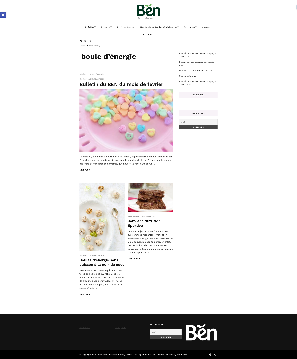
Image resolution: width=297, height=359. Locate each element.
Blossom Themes (156, 354)
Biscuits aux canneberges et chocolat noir (197, 63)
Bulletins (89, 27)
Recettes (105, 27)
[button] (3, 15)
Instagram (120, 327)
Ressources (189, 27)
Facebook (84, 327)
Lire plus (84, 170)
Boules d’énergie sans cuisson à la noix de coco (102, 262)
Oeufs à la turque (187, 76)
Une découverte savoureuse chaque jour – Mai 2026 (198, 55)
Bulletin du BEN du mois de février (121, 84)
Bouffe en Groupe (125, 27)
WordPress (182, 354)
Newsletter (148, 35)
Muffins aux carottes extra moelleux (196, 70)
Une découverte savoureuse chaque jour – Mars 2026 (198, 83)
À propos (206, 27)
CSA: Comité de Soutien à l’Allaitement (158, 27)
